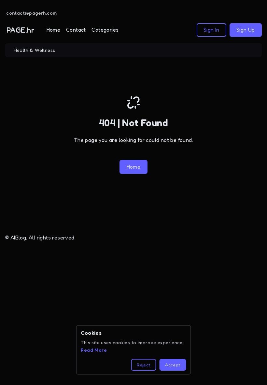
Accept (172, 364)
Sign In (211, 29)
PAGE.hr (21, 29)
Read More (94, 350)
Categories (105, 29)
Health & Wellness (34, 50)
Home (54, 29)
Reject (143, 364)
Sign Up (245, 29)
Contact (76, 29)
